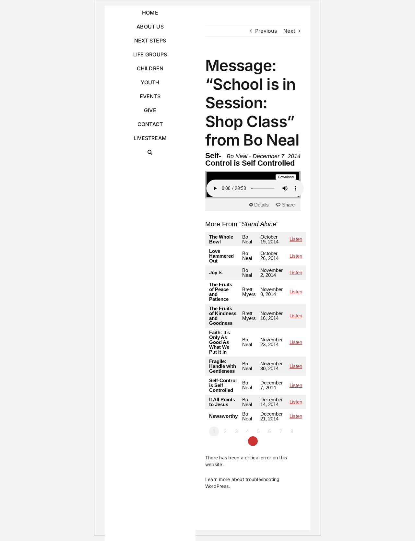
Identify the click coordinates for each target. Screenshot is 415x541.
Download (286, 177)
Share (288, 204)
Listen (296, 239)
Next (289, 31)
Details (261, 204)
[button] (150, 152)
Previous (266, 31)
